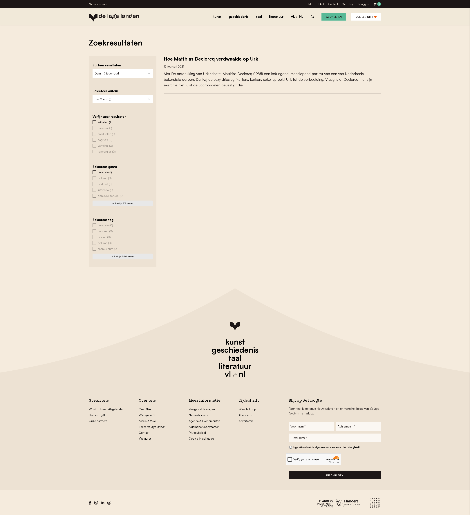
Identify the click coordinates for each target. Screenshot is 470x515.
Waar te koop (247, 409)
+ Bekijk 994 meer (122, 256)
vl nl (235, 374)
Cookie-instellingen (201, 438)
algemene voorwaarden (327, 447)
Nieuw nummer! (98, 4)
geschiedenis (235, 349)
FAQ (321, 4)
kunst (235, 341)
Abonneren (334, 16)
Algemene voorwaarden (204, 427)
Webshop (348, 4)
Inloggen (364, 4)
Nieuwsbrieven (198, 415)
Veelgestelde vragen (202, 409)
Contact (333, 4)
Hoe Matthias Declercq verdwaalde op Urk (211, 59)
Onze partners (98, 421)
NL (310, 4)
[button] (123, 122)
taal (235, 358)
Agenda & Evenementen (204, 421)
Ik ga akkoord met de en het (326, 447)
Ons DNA (145, 409)
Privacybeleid (197, 432)
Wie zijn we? (147, 415)
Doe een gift (364, 16)
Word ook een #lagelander (106, 409)
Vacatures (145, 438)
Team (152, 427)
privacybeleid (353, 447)
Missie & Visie (147, 421)
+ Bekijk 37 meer (122, 203)
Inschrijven (334, 475)
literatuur (235, 366)
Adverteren (246, 421)
